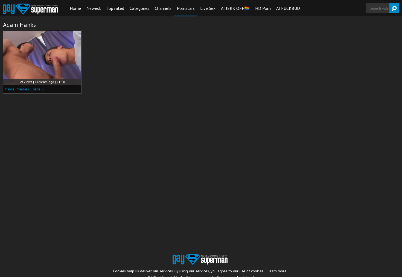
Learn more (277, 271)
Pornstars (186, 8)
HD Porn (263, 8)
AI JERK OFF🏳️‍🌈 (235, 8)
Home (75, 8)
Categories (139, 8)
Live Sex (207, 8)
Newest (93, 8)
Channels (163, 8)
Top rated (115, 8)
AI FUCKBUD (288, 8)
